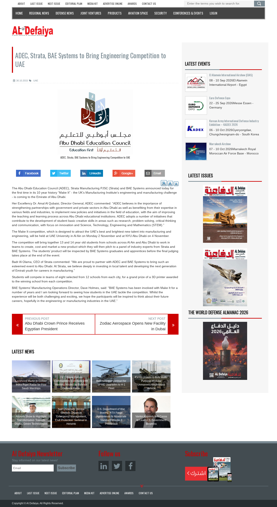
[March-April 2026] (225, 215)
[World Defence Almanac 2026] (225, 351)
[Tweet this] (60, 172)
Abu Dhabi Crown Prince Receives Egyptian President (55, 326)
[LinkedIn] (103, 466)
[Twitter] (117, 466)
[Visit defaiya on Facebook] (28, 172)
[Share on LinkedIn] (91, 172)
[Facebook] (130, 466)
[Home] (32, 31)
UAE (35, 80)
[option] (95, 125)
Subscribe (208, 469)
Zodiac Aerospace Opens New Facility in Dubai (133, 326)
